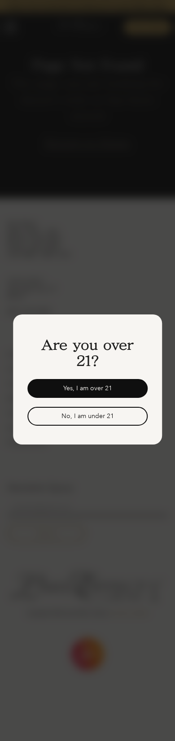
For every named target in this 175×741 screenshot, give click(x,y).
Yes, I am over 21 (87, 388)
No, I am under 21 (87, 416)
